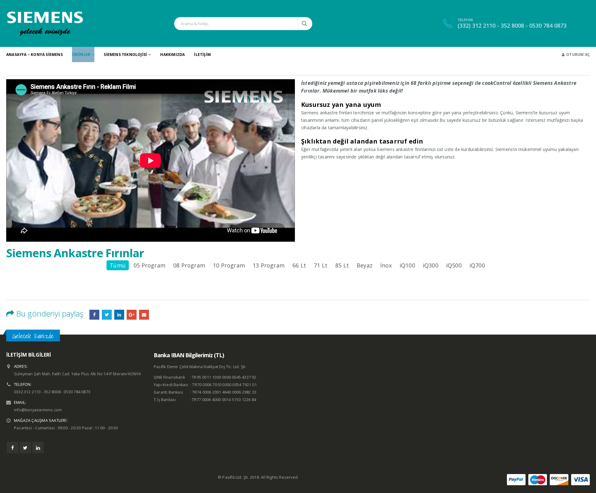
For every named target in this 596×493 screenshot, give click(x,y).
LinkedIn (119, 315)
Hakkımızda (172, 54)
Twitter (25, 447)
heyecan (107, 315)
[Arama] (305, 23)
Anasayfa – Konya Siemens (34, 54)
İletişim (202, 54)
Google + (132, 315)
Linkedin (38, 447)
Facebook (94, 315)
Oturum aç (578, 54)
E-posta (144, 315)
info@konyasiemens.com (38, 410)
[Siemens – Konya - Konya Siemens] (45, 23)
